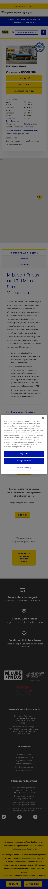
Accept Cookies (24, 461)
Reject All (24, 454)
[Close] (43, 418)
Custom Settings (24, 468)
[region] (24, 444)
